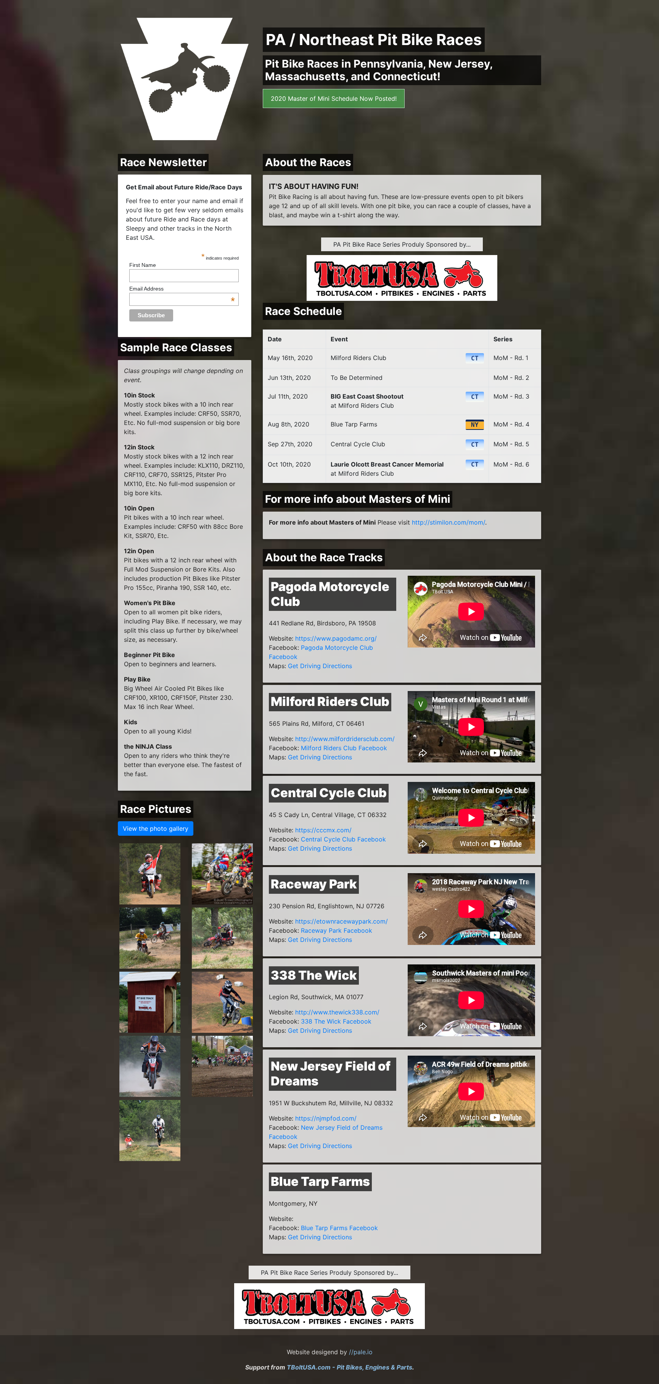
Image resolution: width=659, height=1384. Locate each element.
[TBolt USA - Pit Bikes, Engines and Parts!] (402, 274)
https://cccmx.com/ (323, 830)
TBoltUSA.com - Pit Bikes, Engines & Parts (349, 1367)
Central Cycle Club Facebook (343, 839)
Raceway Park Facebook (336, 930)
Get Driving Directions (320, 666)
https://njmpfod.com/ (326, 1118)
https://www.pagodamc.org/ (336, 638)
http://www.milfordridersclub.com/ (345, 739)
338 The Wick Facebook (336, 1021)
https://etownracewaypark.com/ (341, 921)
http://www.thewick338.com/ (337, 1012)
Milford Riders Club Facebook (344, 748)
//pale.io (361, 1352)
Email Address (182, 289)
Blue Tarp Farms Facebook (339, 1228)
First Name (142, 265)
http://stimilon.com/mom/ (448, 522)
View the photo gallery (155, 828)
